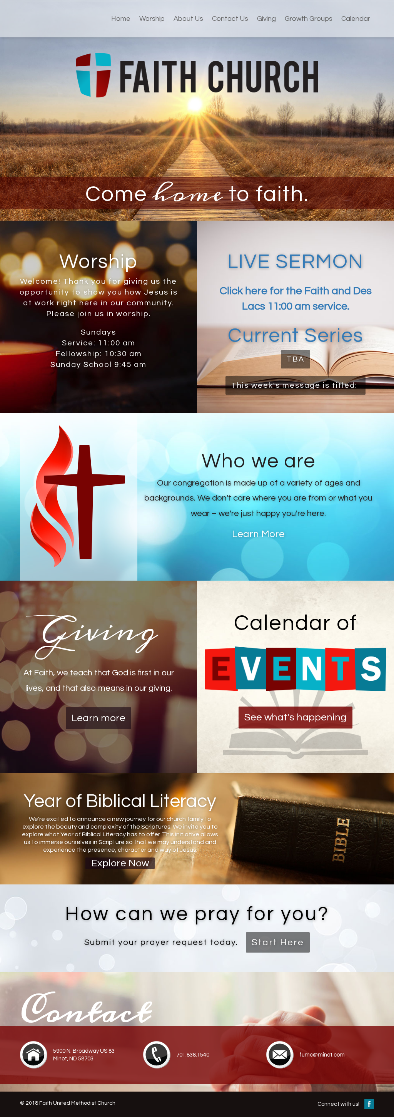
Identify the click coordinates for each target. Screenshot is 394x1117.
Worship (152, 18)
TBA (295, 359)
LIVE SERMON (295, 261)
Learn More (258, 534)
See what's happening (295, 717)
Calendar (355, 18)
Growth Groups (308, 18)
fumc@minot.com (322, 1055)
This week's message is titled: (295, 385)
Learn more (98, 718)
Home (120, 18)
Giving (266, 18)
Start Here (278, 942)
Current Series (296, 335)
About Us (188, 18)
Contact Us (230, 18)
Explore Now (120, 863)
